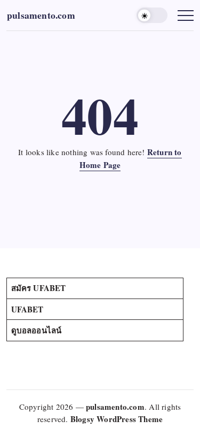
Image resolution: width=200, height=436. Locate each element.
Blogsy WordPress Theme (116, 419)
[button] (152, 15)
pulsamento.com (41, 15)
